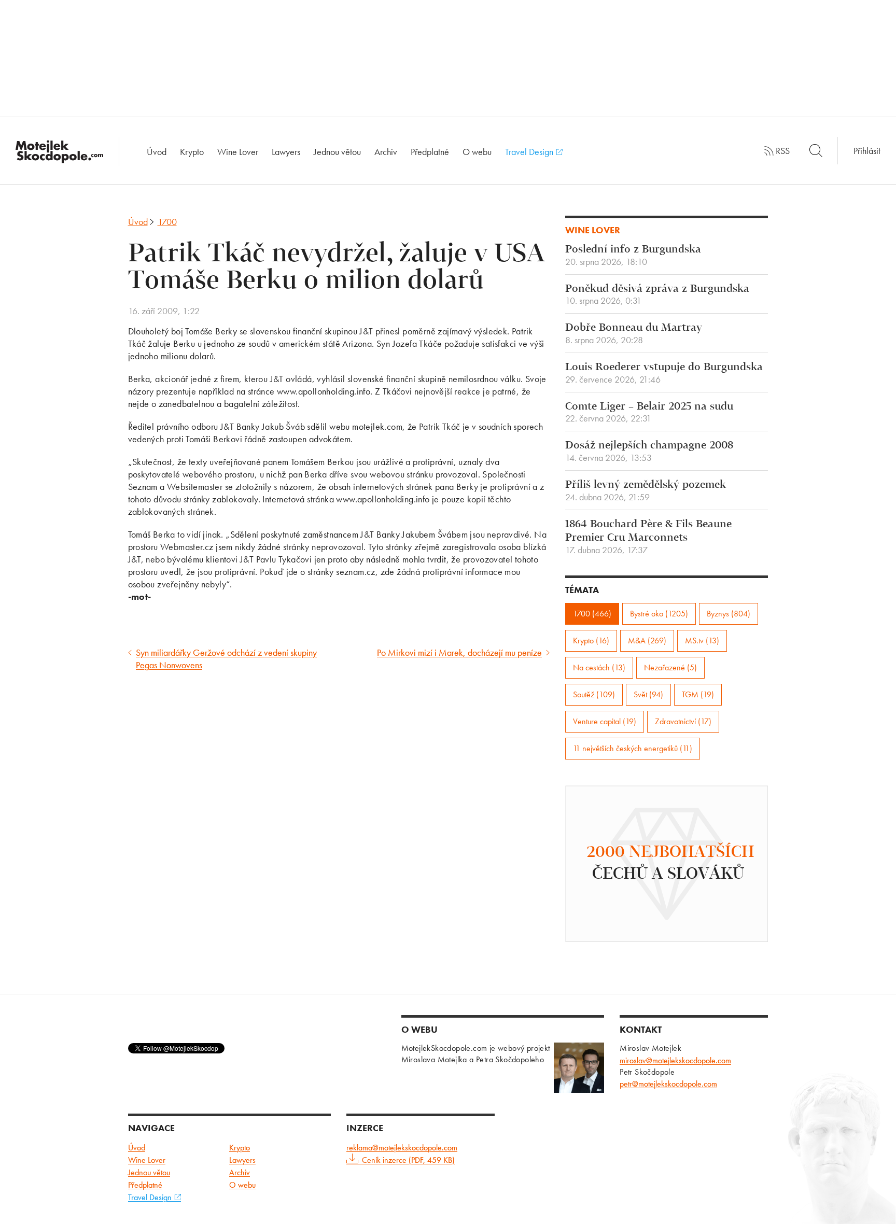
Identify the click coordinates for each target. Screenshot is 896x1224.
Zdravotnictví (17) (683, 721)
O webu (477, 152)
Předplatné (430, 152)
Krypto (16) (591, 640)
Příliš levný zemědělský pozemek (645, 491)
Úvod (156, 152)
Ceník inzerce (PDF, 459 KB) (408, 1160)
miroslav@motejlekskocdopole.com (675, 1060)
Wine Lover (237, 152)
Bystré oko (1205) (659, 613)
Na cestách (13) (599, 667)
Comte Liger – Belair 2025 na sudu (649, 413)
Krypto (192, 152)
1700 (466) (592, 613)
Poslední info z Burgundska (633, 255)
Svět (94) (648, 694)
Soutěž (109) (594, 694)
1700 (167, 222)
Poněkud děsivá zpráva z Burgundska (657, 295)
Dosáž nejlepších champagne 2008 (649, 451)
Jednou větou (337, 152)
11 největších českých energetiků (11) (632, 748)
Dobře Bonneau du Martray (633, 334)
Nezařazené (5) (670, 667)
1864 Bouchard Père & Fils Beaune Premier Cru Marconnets (648, 537)
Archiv (385, 152)
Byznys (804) (728, 613)
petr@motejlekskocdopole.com (668, 1083)
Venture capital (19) (604, 721)
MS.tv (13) (702, 640)
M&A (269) (647, 640)
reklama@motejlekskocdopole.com (401, 1147)
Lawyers (286, 152)
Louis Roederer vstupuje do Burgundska (664, 373)
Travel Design (530, 152)
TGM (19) (698, 694)
